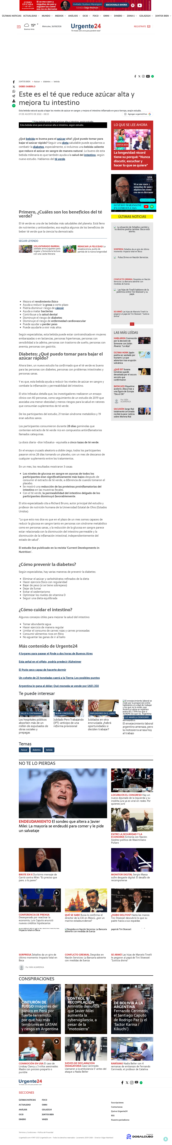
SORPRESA (25, 955)
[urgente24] (30, 1084)
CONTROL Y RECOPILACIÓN (81, 1000)
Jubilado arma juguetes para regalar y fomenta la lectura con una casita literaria (47, 251)
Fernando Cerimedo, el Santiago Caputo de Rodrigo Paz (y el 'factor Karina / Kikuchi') (131, 1020)
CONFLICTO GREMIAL (77, 955)
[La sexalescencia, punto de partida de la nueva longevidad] (69, 250)
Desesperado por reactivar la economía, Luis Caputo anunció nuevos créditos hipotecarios (36, 920)
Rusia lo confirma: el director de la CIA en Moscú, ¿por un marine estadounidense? (85, 918)
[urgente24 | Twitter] (139, 76)
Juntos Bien (162, 16)
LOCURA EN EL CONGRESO (126, 795)
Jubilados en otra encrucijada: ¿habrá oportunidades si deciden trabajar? (99, 724)
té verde (60, 159)
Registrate (140, 26)
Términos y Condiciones (27, 1132)
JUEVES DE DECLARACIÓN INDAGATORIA (80, 1064)
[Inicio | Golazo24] (152, 76)
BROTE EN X (26, 874)
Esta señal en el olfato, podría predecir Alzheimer (50, 661)
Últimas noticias (11, 16)
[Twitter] (13, 86)
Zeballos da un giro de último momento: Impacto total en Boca (38, 957)
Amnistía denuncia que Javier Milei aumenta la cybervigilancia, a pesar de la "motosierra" (83, 1017)
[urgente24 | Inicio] (150, 1124)
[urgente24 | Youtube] (148, 76)
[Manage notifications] (166, 1139)
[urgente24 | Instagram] (143, 76)
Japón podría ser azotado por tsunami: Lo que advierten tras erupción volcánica (125, 358)
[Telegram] (13, 96)
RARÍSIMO (117, 1063)
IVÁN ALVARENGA (126, 400)
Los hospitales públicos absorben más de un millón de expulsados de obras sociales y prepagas (33, 726)
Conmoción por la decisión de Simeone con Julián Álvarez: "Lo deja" (125, 342)
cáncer (59, 308)
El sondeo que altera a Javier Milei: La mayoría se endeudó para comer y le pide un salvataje (61, 826)
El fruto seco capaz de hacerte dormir (42, 670)
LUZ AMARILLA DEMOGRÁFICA (138, 717)
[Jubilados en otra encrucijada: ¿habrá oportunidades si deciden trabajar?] (103, 716)
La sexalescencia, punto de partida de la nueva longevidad (92, 249)
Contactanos (117, 1106)
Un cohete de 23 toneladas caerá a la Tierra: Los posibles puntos (59, 678)
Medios (59, 16)
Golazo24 (145, 16)
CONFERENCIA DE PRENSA (34, 915)
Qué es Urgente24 (119, 1111)
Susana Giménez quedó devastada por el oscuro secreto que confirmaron (125, 375)
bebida (30, 139)
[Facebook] (13, 82)
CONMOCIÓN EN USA (31, 1063)
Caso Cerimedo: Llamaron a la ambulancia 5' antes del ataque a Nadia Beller (85, 1069)
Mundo (46, 16)
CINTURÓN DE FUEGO (34, 1004)
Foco (96, 16)
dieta (65, 143)
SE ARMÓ (116, 955)
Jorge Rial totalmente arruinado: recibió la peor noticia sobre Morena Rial (124, 412)
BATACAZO (119, 386)
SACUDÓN (119, 409)
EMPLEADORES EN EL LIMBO (102, 713)
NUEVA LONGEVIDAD (64, 713)
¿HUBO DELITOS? (121, 915)
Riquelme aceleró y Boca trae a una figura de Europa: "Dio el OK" (124, 390)
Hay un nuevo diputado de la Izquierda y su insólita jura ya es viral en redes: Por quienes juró (131, 799)
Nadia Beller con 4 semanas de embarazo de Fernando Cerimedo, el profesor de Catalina (130, 1066)
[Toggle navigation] (20, 26)
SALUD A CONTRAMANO (31, 713)
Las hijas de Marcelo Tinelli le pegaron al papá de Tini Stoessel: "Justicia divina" (131, 957)
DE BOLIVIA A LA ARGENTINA (128, 1005)
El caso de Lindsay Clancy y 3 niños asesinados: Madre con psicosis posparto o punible (38, 1068)
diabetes (38, 147)
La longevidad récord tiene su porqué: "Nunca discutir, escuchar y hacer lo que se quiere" (132, 159)
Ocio (85, 16)
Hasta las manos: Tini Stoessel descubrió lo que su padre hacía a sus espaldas (130, 918)
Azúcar (24, 750)
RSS (112, 1115)
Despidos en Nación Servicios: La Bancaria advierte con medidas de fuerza (85, 957)
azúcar (61, 139)
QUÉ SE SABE (72, 915)
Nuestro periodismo (120, 1119)
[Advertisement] (86, 54)
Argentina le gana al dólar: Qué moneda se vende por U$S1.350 (59, 686)
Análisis (73, 16)
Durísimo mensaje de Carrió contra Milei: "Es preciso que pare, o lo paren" (38, 877)
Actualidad (30, 16)
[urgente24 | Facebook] (135, 76)
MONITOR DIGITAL (122, 874)
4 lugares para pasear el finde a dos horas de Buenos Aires (56, 653)
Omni (106, 16)
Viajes (45, 1119)
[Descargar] (13, 101)
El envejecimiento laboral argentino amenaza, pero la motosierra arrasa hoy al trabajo (138, 728)
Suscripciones (117, 1102)
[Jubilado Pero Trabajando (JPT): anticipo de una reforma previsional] (68, 716)
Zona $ (131, 16)
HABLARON (120, 338)
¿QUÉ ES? (119, 369)
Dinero (118, 16)
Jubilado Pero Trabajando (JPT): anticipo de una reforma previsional (68, 722)
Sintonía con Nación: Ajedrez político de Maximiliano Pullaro (129, 840)
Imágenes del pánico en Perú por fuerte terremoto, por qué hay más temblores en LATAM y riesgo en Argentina (40, 1017)
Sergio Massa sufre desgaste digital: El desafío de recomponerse (130, 877)
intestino (90, 155)
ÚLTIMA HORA (121, 352)
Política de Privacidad (45, 1132)
